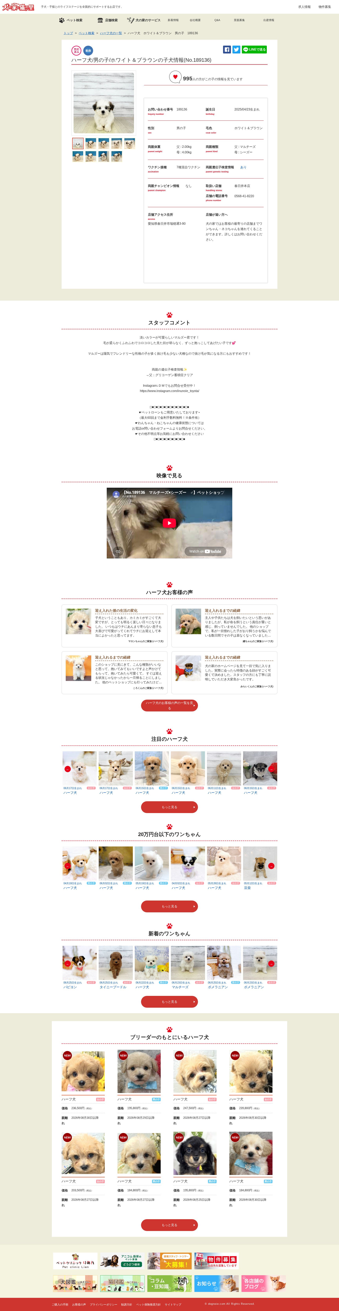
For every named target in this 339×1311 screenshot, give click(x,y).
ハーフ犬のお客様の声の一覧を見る (169, 705)
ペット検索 (86, 33)
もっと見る (169, 807)
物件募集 (325, 6)
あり (243, 167)
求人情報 (304, 6)
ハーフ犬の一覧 (111, 33)
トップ (68, 33)
